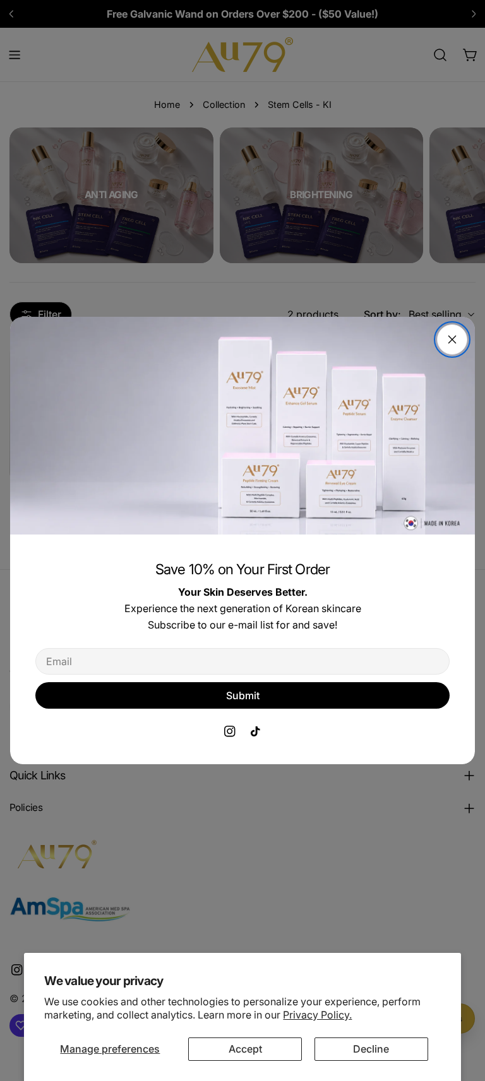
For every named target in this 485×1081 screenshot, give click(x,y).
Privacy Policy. (317, 1014)
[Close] (452, 339)
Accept (245, 1049)
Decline (371, 1049)
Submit (243, 695)
